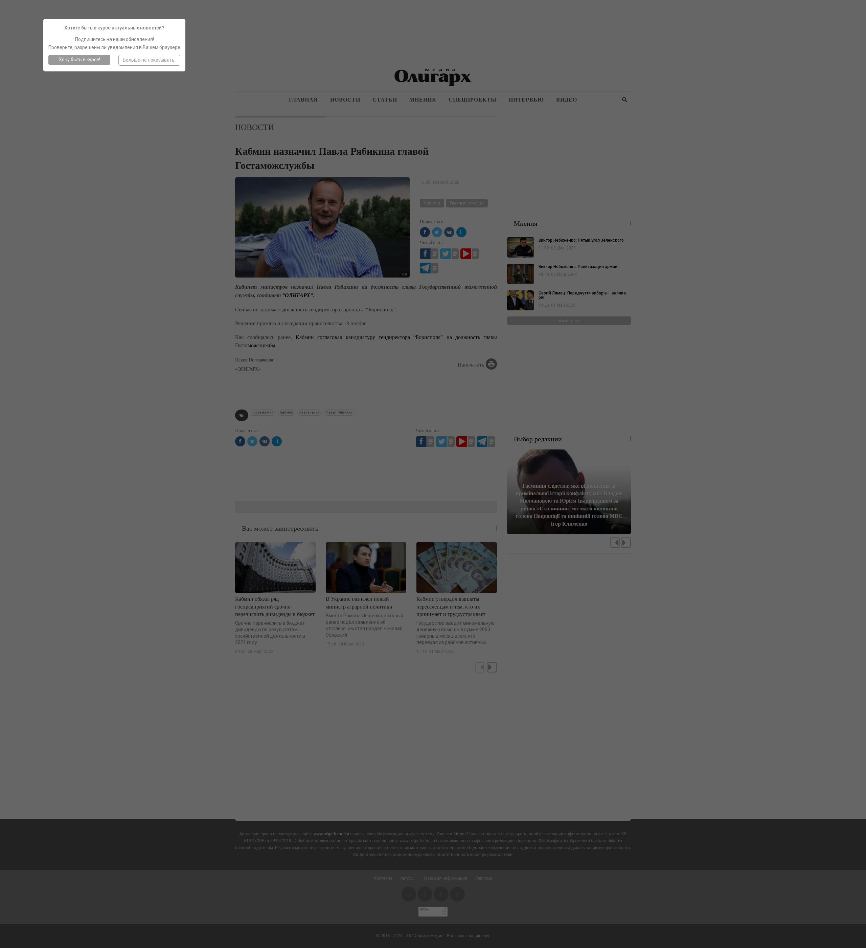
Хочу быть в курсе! (79, 59)
